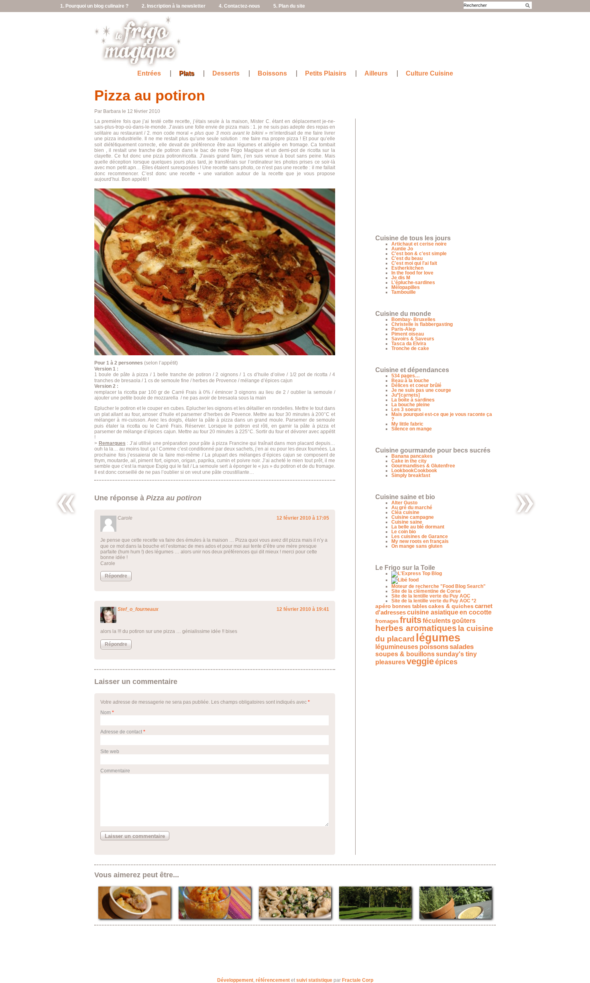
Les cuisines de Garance (419, 536)
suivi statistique (314, 980)
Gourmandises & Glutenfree (423, 466)
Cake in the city (409, 461)
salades (462, 647)
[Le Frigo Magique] (138, 64)
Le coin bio (403, 532)
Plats (186, 73)
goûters (464, 620)
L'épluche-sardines (413, 282)
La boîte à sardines (413, 400)
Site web (109, 751)
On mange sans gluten (416, 546)
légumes (438, 638)
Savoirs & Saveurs (412, 339)
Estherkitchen (407, 268)
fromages (387, 621)
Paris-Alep (403, 329)
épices (446, 661)
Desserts (226, 73)
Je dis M (400, 278)
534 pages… (405, 376)
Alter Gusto (404, 503)
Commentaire (115, 771)
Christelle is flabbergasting (422, 324)
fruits (410, 620)
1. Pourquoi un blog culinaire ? (94, 6)
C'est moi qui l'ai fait (414, 263)
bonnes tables (409, 606)
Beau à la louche (410, 380)
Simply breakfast (410, 475)
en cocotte (476, 612)
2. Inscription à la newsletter (173, 6)
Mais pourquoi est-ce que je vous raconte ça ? (441, 417)
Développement (235, 980)
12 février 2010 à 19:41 (303, 609)
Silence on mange (411, 429)
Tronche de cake (410, 348)
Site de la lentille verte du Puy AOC (430, 596)
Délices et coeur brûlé (416, 385)
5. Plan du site (289, 6)
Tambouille (403, 292)
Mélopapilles (405, 287)
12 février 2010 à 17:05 (303, 518)
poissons (433, 647)
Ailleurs (376, 73)
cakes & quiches (451, 606)
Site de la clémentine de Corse (426, 591)
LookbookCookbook (414, 470)
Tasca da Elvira (408, 343)
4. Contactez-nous (239, 6)
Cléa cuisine (405, 512)
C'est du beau (407, 258)
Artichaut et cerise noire (419, 244)
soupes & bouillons (405, 653)
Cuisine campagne (412, 517)
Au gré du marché (411, 507)
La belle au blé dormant (417, 527)
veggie (420, 661)
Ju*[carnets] (405, 395)
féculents (437, 620)
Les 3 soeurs (406, 409)
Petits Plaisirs (325, 73)
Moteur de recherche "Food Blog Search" (438, 586)
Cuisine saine (406, 522)
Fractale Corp (357, 980)
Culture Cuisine (429, 73)
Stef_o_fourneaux (138, 609)
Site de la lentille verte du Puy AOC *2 (433, 601)
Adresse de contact (121, 732)
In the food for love (412, 273)
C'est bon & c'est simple (419, 253)
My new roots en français (420, 541)
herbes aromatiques (416, 628)
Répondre (116, 576)
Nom (105, 712)
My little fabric (407, 424)
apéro (383, 606)
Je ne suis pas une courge (421, 390)
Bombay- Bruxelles (413, 319)
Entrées (149, 73)
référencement (273, 980)
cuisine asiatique (432, 612)
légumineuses (396, 646)
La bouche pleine (410, 405)
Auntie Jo (402, 249)
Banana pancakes (412, 456)
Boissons (272, 73)
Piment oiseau (407, 334)
